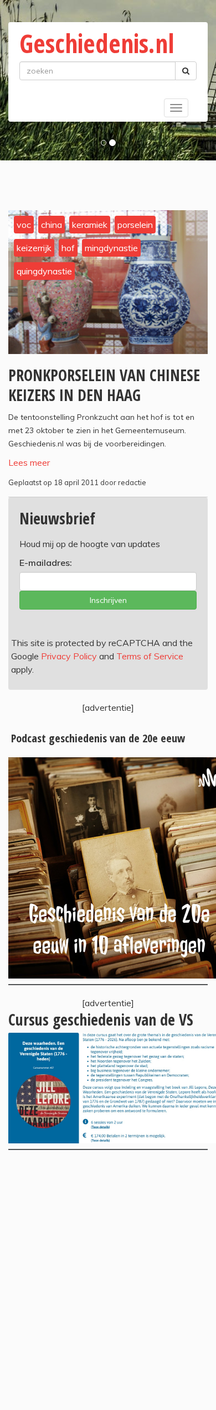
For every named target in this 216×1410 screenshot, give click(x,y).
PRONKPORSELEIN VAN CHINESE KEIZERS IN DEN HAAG (104, 385)
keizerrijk (34, 247)
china (51, 224)
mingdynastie (111, 247)
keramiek (89, 224)
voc (24, 224)
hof (68, 247)
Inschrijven (108, 600)
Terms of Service (149, 656)
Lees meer (29, 462)
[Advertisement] (108, 1280)
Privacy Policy (69, 656)
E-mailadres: (45, 562)
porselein (135, 224)
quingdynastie (44, 271)
